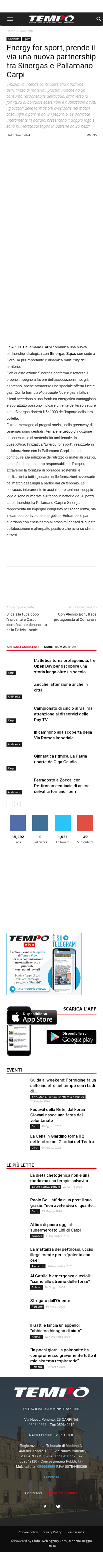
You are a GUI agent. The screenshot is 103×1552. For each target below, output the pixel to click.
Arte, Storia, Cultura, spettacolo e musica (58, 1097)
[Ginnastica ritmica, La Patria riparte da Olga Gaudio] (19, 762)
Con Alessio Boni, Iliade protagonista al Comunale (75, 617)
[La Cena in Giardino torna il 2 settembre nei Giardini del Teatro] (16, 1143)
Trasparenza (75, 1532)
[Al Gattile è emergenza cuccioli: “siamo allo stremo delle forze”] (16, 1283)
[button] (99, 19)
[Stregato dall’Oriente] (16, 1308)
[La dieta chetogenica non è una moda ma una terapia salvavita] (16, 1182)
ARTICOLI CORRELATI (22, 647)
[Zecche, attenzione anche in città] (19, 690)
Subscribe (85, 817)
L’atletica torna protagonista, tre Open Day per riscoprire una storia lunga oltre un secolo (65, 666)
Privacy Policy (52, 1532)
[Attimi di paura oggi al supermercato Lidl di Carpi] (16, 1232)
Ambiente (27, 31)
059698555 (46, 1467)
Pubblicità (51, 1477)
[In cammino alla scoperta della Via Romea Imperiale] (19, 738)
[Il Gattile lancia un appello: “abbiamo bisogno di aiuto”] (16, 1332)
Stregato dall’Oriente (50, 1300)
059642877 (37, 1425)
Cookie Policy (28, 1532)
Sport (27, 39)
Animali (36, 1287)
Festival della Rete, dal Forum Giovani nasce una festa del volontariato (58, 1115)
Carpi (11, 672)
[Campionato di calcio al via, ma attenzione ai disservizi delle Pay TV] (19, 714)
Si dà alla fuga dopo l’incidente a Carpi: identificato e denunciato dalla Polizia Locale (26, 622)
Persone (37, 1306)
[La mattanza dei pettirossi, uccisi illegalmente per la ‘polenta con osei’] (16, 1256)
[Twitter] (58, 1507)
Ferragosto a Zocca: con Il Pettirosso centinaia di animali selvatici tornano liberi (63, 785)
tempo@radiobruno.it (61, 1492)
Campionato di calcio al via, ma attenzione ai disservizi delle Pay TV (63, 714)
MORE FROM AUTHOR (60, 647)
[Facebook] (45, 1507)
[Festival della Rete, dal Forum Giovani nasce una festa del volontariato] (16, 1117)
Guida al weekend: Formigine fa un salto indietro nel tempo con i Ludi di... (63, 1085)
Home (10, 31)
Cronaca (37, 1236)
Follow (40, 817)
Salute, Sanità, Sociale (46, 1186)
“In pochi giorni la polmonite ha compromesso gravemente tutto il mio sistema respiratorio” (63, 1355)
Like (18, 817)
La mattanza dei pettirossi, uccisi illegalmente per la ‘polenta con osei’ (61, 1255)
